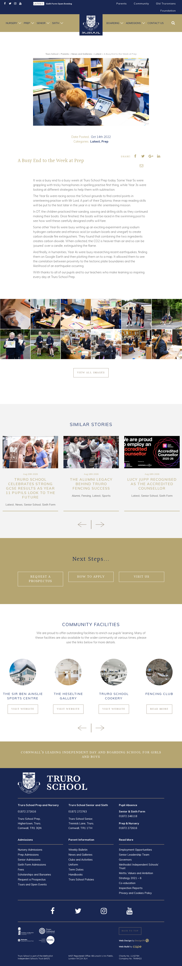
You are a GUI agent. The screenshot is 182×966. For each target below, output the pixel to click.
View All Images (91, 372)
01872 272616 (27, 811)
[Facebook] (5, 3)
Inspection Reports (131, 888)
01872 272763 (77, 811)
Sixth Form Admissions (32, 864)
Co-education (127, 883)
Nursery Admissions (30, 849)
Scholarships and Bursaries (34, 874)
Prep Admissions (28, 854)
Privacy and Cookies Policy (135, 893)
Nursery (11, 23)
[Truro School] (52, 782)
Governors (125, 859)
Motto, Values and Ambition (136, 873)
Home (91, 23)
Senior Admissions (29, 859)
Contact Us (156, 23)
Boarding (112, 23)
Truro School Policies (81, 879)
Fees (21, 869)
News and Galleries (80, 854)
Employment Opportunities (135, 849)
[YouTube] (20, 3)
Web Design (125, 940)
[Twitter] (10, 3)
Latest (95, 141)
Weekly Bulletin (77, 849)
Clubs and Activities (80, 859)
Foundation (168, 10)
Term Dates (76, 869)
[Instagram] (15, 3)
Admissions (133, 23)
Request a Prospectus (32, 879)
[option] (91, 92)
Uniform (73, 864)
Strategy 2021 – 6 (130, 878)
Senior (41, 23)
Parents (121, 3)
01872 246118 (128, 816)
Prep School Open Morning (60, 3)
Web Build (124, 946)
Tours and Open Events (32, 884)
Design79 (140, 940)
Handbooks (75, 874)
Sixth (55, 23)
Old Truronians (166, 3)
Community (141, 3)
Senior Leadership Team (134, 854)
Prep (27, 23)
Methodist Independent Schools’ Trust (139, 866)
